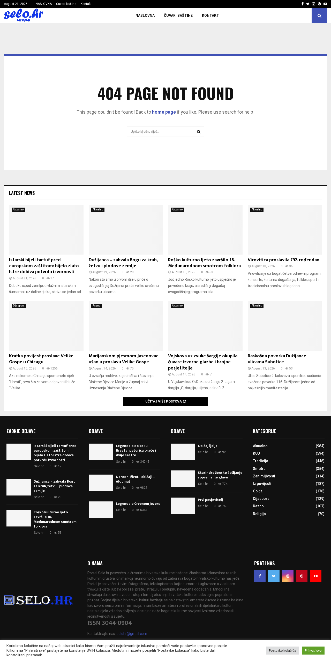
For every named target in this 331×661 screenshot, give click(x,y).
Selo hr (39, 466)
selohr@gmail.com (132, 634)
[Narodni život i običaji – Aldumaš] (101, 483)
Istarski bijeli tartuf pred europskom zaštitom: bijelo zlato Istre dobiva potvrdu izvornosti (44, 266)
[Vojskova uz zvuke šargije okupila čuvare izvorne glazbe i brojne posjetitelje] (205, 326)
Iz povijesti (262, 484)
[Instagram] (288, 576)
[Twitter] (274, 576)
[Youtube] (315, 576)
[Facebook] (260, 576)
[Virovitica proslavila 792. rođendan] (285, 230)
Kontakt (86, 4)
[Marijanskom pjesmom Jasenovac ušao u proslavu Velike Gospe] (126, 326)
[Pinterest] (301, 576)
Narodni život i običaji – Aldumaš (135, 479)
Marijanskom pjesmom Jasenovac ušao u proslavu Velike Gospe (123, 359)
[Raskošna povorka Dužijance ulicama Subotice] (285, 326)
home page (164, 112)
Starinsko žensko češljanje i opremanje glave (220, 475)
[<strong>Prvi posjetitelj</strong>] (183, 506)
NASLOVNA (44, 4)
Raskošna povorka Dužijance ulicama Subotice (277, 359)
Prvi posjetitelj (210, 500)
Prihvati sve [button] (313, 650)
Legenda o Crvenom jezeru (138, 504)
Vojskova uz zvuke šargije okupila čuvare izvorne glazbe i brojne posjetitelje (202, 362)
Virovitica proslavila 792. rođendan (283, 260)
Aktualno (18, 209)
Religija (259, 514)
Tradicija (260, 461)
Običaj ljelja (207, 446)
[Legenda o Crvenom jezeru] (101, 509)
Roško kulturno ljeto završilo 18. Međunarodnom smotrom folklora (204, 263)
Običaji (259, 491)
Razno (96, 305)
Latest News (22, 193)
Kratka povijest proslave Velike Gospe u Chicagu (41, 359)
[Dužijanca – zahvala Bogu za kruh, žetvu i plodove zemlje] (126, 230)
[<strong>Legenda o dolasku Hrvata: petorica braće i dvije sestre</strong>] (101, 452)
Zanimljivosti (264, 476)
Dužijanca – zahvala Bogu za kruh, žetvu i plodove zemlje (123, 263)
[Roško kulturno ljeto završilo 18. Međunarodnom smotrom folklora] (205, 230)
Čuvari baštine (66, 4)
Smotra (259, 469)
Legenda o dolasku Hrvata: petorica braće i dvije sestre (136, 450)
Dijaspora (19, 305)
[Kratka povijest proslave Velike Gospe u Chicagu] (46, 326)
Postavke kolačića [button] (282, 650)
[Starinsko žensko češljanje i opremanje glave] (183, 478)
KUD (256, 453)
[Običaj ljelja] (183, 452)
